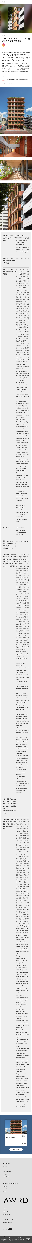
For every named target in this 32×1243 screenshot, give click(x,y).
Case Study (5, 1189)
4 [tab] (20, 31)
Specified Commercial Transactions (11, 1220)
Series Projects (7, 1177)
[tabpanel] (16, 18)
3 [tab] (17, 31)
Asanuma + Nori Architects (12, 45)
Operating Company (7, 1222)
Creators (5, 1174)
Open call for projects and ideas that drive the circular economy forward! (17, 80)
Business (5, 1186)
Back (5, 1156)
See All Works (16, 1149)
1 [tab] (12, 31)
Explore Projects (7, 1171)
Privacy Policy (6, 1217)
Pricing (4, 1191)
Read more (12, 1241)
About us (5, 1166)
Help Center (5, 1211)
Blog (4, 1169)
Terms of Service (6, 1214)
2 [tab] (15, 31)
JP (3, 1229)
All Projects (5, 1208)
